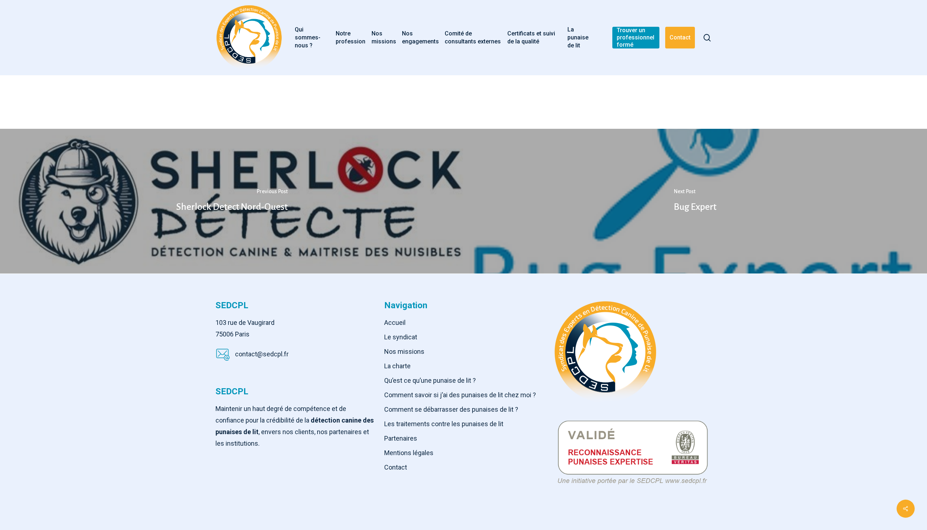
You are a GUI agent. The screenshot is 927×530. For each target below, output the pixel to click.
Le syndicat (400, 337)
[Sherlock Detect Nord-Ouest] (232, 201)
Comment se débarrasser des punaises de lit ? (451, 409)
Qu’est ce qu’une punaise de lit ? (430, 380)
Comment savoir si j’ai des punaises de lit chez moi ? (460, 395)
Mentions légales (408, 453)
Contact (395, 467)
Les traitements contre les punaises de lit (443, 424)
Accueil (395, 322)
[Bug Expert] (695, 201)
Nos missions (404, 351)
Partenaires (400, 438)
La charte (397, 366)
